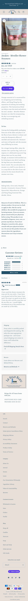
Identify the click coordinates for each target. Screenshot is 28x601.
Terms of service (9, 596)
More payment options (8, 93)
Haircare (5, 536)
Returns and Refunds (10, 367)
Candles (5, 532)
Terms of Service (8, 452)
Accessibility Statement (10, 443)
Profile (5, 516)
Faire (4, 508)
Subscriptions (7, 549)
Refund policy (12, 594)
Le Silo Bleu (13, 591)
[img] (5, 283)
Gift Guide (6, 553)
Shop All (5, 528)
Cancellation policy (15, 599)
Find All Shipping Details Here (14, 346)
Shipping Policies (8, 435)
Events (5, 472)
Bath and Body (7, 545)
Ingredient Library (8, 484)
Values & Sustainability (10, 488)
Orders (5, 512)
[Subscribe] (23, 565)
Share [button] (4, 248)
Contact (5, 423)
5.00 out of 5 (18, 256)
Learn (4, 476)
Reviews (5, 492)
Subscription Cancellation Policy (13, 431)
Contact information (20, 596)
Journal (5, 468)
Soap (4, 541)
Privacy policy (21, 594)
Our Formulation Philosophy (11, 480)
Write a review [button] (14, 272)
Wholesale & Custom (9, 504)
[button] (4, 12)
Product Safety (7, 448)
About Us (6, 463)
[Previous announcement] (3, 4)
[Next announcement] (25, 4)
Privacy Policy (7, 439)
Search (5, 419)
